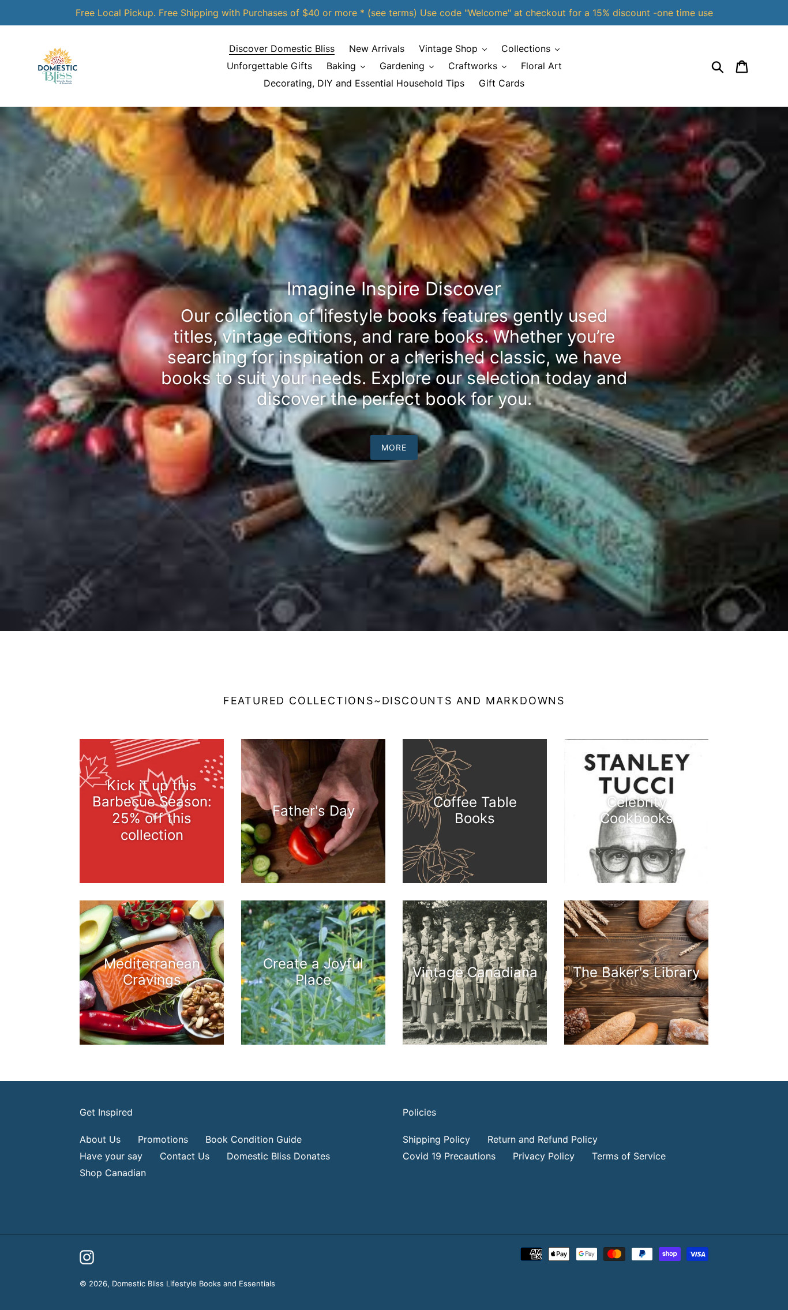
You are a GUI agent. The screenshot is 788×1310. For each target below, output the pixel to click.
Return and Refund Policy (542, 1139)
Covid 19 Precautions (449, 1156)
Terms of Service (629, 1156)
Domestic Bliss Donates (278, 1156)
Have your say (111, 1156)
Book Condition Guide (253, 1139)
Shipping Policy (436, 1139)
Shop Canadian (113, 1172)
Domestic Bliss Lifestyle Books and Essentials (193, 1283)
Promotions (163, 1139)
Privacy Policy (544, 1156)
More (394, 447)
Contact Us (184, 1156)
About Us (100, 1139)
